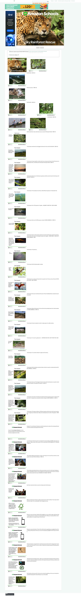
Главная (52, 0)
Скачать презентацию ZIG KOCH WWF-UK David (38, 51)
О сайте (55, 0)
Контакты (73, 0)
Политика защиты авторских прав (64, 0)
